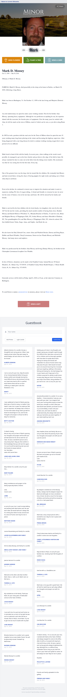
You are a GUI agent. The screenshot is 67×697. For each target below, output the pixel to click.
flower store (49, 292)
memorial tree (23, 292)
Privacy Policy (28, 689)
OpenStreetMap (35, 692)
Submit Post (57, 339)
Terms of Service (38, 689)
